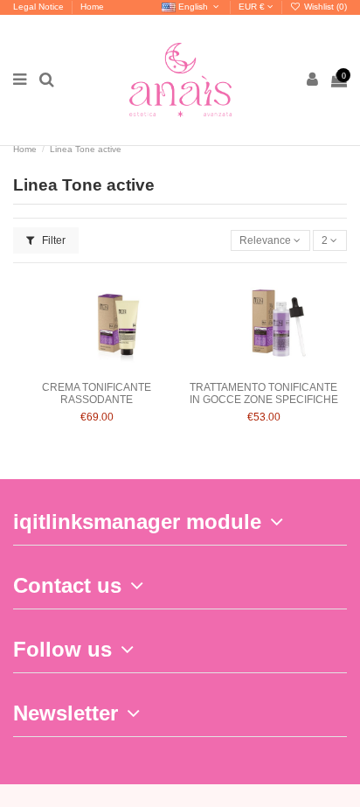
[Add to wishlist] (76, 368)
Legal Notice (39, 6)
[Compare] (97, 368)
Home (92, 6)
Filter (52, 240)
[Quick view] (117, 368)
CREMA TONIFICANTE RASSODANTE (96, 393)
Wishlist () (324, 6)
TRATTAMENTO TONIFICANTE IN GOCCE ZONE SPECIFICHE (264, 393)
